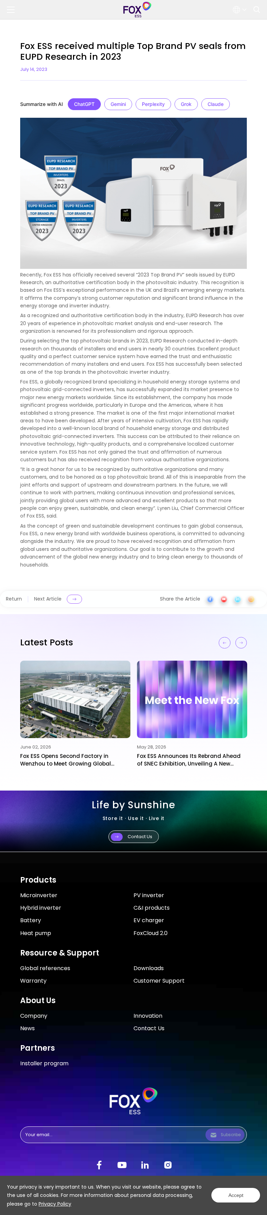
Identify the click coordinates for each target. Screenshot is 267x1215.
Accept (235, 1195)
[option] (75, 714)
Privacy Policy (55, 1203)
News (27, 1028)
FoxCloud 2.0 (151, 933)
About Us (38, 1000)
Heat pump (35, 933)
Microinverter (38, 895)
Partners (37, 1048)
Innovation (148, 1016)
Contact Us (149, 1028)
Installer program (44, 1063)
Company (33, 1016)
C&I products (152, 908)
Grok (186, 104)
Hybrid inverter (40, 908)
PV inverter (149, 895)
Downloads (149, 968)
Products (38, 880)
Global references (45, 968)
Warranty (33, 981)
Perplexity (153, 104)
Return (14, 598)
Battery (30, 920)
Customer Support (159, 981)
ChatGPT (84, 104)
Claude (216, 104)
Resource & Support (59, 953)
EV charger (149, 920)
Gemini (118, 104)
